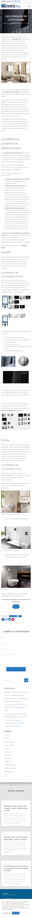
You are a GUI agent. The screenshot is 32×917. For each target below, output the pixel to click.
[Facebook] (2, 619)
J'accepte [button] (15, 913)
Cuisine (7, 738)
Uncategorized (9, 771)
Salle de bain (13, 616)
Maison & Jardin (9, 745)
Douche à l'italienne (11, 768)
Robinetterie (8, 755)
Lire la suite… (17, 823)
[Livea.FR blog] (11, 6)
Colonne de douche (10, 765)
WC (20, 616)
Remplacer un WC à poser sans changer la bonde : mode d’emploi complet (15, 808)
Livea (16, 606)
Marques (7, 748)
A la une (7, 735)
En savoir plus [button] (7, 913)
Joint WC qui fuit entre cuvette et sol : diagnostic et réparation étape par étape (16, 707)
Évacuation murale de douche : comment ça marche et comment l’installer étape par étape (14, 723)
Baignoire (8, 761)
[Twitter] (6, 619)
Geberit (26, 395)
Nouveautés (8, 752)
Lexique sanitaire (10, 742)
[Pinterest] (12, 619)
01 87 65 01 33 (16, 1)
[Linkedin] (9, 619)
